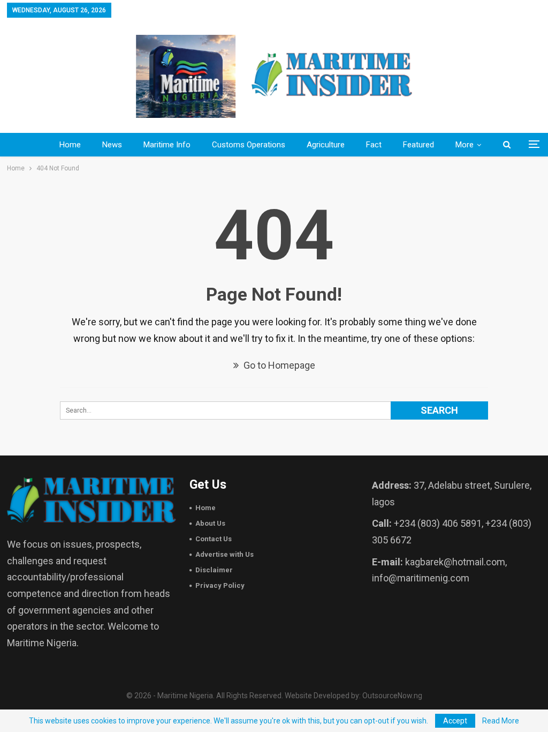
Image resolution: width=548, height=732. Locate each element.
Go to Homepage (278, 365)
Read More (500, 720)
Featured (418, 145)
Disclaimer (214, 570)
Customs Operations (248, 145)
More (464, 145)
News (112, 145)
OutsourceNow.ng (392, 695)
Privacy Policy (220, 585)
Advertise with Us (224, 554)
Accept (455, 720)
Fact (374, 145)
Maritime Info (167, 145)
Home (70, 145)
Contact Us (213, 539)
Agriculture (326, 145)
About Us (210, 523)
